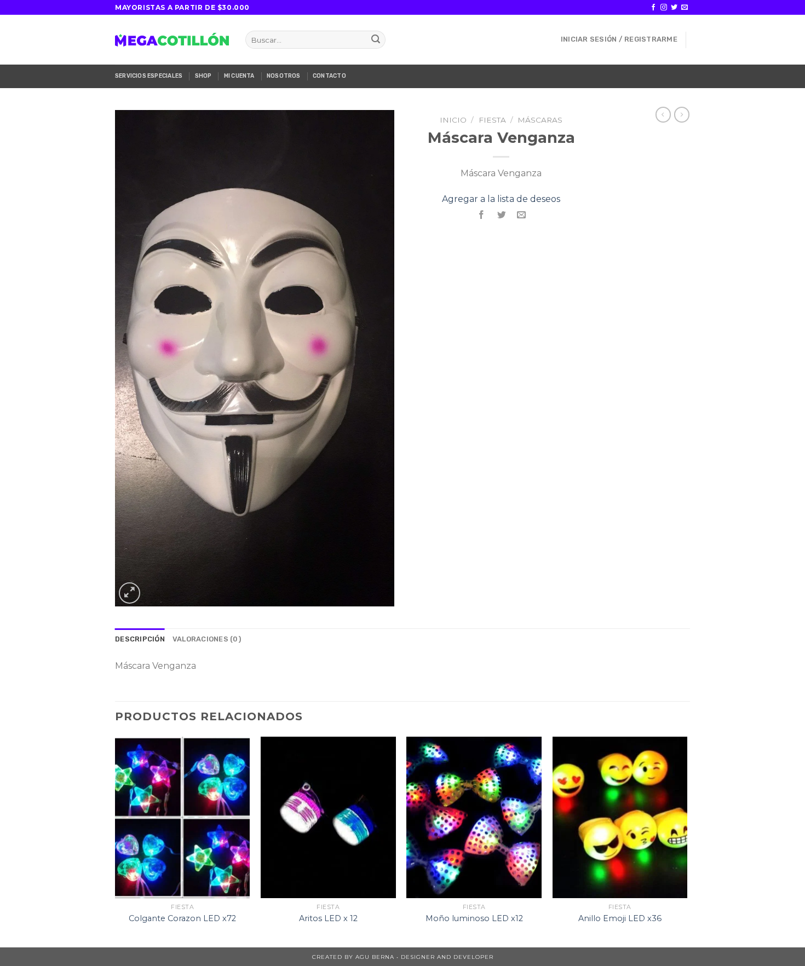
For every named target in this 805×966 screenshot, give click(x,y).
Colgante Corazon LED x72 (182, 918)
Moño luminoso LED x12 (474, 918)
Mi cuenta (239, 75)
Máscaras (540, 119)
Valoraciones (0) (207, 639)
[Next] (687, 841)
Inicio (453, 119)
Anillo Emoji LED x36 (620, 918)
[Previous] (115, 841)
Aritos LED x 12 (328, 918)
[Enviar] (375, 40)
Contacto (329, 75)
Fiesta (492, 119)
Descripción (140, 639)
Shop (203, 75)
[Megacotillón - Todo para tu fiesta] (172, 39)
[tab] (140, 639)
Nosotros (284, 75)
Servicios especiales (148, 75)
